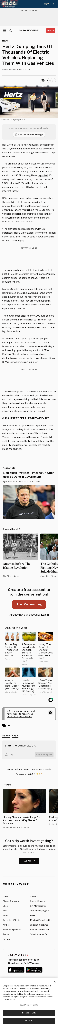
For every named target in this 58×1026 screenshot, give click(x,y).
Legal (32, 915)
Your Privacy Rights (39, 910)
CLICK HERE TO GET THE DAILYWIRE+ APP (25, 418)
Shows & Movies (11, 901)
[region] (29, 1002)
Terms (6, 934)
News (5, 896)
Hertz (5, 144)
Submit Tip (29, 861)
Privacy (6, 939)
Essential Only (29, 1013)
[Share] (53, 80)
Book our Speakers (12, 929)
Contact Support (38, 901)
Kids (5, 910)
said (20, 319)
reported (43, 175)
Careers (34, 896)
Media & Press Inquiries (41, 920)
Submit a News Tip (38, 934)
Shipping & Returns (39, 925)
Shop (5, 906)
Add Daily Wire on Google (31, 134)
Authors (7, 925)
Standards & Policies (39, 929)
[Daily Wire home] (29, 30)
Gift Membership (38, 906)
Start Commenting (29, 604)
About (6, 915)
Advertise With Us (11, 920)
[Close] (55, 982)
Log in (45, 614)
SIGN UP (50, 30)
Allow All (29, 1021)
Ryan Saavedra (9, 69)
